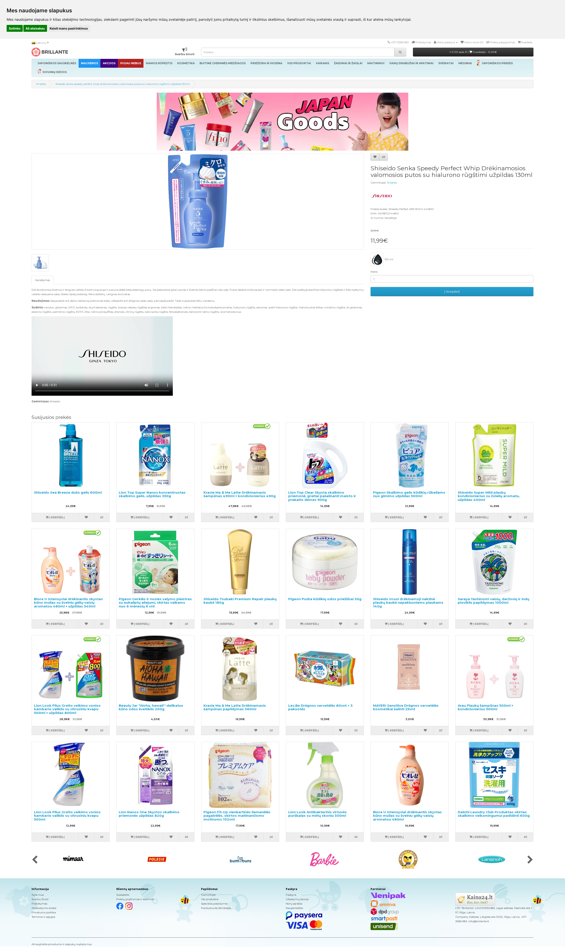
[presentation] (35, 860)
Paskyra (291, 894)
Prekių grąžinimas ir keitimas (135, 899)
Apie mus (38, 894)
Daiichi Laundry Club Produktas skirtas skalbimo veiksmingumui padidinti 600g (494, 814)
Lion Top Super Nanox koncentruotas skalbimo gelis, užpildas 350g (152, 494)
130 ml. (389, 259)
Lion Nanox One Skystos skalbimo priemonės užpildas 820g (149, 814)
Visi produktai (209, 899)
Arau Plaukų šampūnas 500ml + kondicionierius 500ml (485, 707)
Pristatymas (39, 903)
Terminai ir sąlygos (43, 916)
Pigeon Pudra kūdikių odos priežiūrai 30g (325, 599)
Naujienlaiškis (294, 908)
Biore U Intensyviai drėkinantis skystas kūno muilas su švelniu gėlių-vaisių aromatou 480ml (407, 815)
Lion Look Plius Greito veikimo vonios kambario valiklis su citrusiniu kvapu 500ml (67, 815)
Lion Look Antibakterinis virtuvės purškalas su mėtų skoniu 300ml (317, 814)
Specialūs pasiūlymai (214, 903)
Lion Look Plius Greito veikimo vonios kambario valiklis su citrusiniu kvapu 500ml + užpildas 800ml (67, 709)
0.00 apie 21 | (474, 52)
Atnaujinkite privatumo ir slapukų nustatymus (62, 944)
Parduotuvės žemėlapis (216, 908)
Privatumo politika (44, 912)
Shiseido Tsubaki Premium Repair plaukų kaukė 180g (240, 601)
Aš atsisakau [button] (35, 28)
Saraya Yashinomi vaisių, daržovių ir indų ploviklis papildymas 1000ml (493, 601)
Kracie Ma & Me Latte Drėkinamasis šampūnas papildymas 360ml (234, 707)
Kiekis (374, 271)
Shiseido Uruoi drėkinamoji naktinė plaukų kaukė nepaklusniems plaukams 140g (408, 602)
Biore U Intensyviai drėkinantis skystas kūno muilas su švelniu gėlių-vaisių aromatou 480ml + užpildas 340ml (68, 602)
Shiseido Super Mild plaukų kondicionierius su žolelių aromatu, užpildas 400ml (489, 496)
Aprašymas (42, 280)
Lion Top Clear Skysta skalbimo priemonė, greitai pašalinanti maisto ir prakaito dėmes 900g (322, 496)
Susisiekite (122, 894)
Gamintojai (208, 894)
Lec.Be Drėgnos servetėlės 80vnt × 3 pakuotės (320, 707)
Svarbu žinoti (40, 899)
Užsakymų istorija (297, 899)
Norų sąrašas (294, 903)
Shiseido (392, 182)
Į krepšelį (452, 291)
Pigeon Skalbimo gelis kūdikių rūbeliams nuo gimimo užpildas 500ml (409, 494)
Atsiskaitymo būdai (44, 908)
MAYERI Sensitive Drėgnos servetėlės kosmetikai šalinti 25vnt (406, 707)
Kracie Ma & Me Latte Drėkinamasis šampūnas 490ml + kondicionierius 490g (239, 494)
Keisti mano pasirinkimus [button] (69, 28)
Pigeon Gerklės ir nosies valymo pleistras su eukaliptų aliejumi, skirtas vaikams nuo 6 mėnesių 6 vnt (155, 602)
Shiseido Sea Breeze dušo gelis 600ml (68, 492)
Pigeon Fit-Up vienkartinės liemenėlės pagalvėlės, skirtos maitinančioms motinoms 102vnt (236, 815)
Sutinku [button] (15, 28)
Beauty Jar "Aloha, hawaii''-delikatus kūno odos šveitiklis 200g (151, 707)
